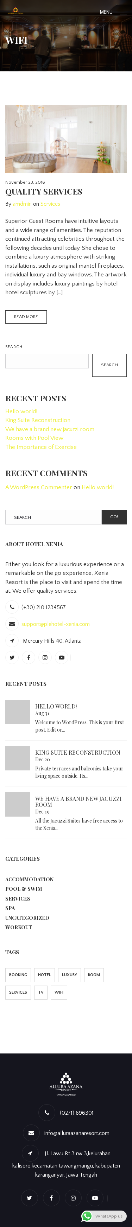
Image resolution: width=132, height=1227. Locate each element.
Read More (26, 316)
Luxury (69, 975)
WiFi (59, 992)
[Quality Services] (66, 139)
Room (94, 975)
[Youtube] (62, 658)
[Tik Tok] (71, 658)
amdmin (22, 204)
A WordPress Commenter (38, 487)
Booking (18, 975)
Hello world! (21, 411)
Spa (10, 908)
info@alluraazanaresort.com (76, 1133)
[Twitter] (12, 658)
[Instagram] (46, 658)
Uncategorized (27, 918)
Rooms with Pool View (34, 438)
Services (50, 204)
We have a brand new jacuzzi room (49, 429)
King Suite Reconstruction (37, 420)
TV (41, 992)
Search (14, 347)
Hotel (44, 975)
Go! (114, 516)
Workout (18, 927)
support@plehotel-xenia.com (55, 624)
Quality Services (43, 191)
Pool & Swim (23, 889)
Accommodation (29, 879)
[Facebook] (29, 658)
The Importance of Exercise (41, 447)
